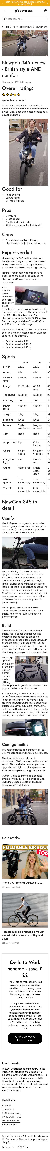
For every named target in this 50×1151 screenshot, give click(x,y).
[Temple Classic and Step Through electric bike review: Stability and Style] (25, 910)
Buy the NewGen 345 (17, 341)
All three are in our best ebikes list (24, 225)
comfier (6, 616)
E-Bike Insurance (11, 1113)
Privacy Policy (9, 1124)
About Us (7, 1105)
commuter (18, 318)
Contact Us (8, 1109)
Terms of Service (11, 1120)
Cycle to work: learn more (25, 1038)
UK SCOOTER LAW (11, 1116)
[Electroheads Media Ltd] (24, 11)
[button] (45, 11)
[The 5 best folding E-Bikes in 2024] (25, 861)
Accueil (5, 27)
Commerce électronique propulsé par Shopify (24, 1141)
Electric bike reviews (22, 27)
